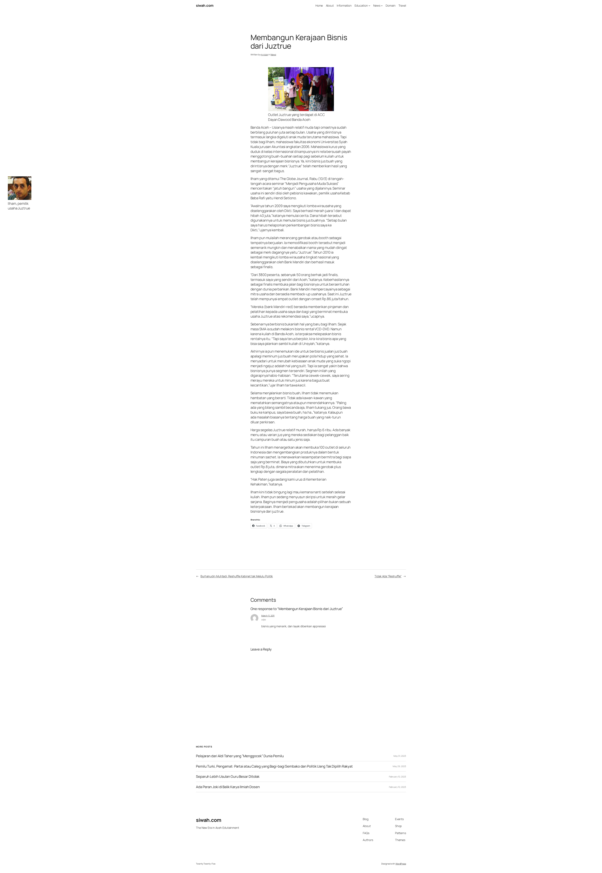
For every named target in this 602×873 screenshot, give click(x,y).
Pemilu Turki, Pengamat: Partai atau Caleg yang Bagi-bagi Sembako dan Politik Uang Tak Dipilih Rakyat (274, 766)
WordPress (401, 863)
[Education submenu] (369, 5)
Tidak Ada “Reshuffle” (388, 576)
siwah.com (205, 5)
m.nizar (264, 54)
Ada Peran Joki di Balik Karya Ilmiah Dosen (228, 787)
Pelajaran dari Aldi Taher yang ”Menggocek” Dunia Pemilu (240, 756)
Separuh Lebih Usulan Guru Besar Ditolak (227, 777)
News (273, 54)
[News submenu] (382, 5)
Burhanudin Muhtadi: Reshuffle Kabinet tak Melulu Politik (237, 576)
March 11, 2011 (268, 615)
